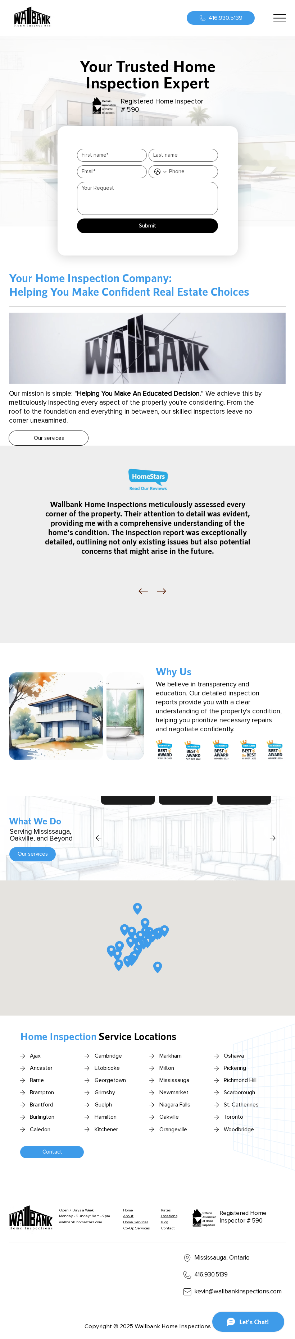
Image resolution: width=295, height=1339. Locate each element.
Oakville (169, 1117)
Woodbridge (239, 1129)
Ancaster (41, 1068)
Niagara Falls (174, 1105)
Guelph (103, 1105)
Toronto (233, 1117)
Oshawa (234, 1056)
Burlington (42, 1117)
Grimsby (105, 1092)
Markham (170, 1056)
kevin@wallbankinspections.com (238, 1292)
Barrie (37, 1080)
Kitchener (106, 1129)
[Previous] (143, 591)
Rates (166, 1210)
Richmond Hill (240, 1080)
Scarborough (239, 1092)
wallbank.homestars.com (80, 1222)
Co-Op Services (136, 1228)
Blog (164, 1222)
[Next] (161, 591)
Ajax (35, 1056)
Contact (168, 1228)
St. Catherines (241, 1105)
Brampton (42, 1092)
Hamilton (106, 1117)
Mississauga (174, 1080)
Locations (169, 1216)
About (128, 1216)
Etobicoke (107, 1068)
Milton (166, 1068)
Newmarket (174, 1092)
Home (128, 1210)
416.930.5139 (211, 1275)
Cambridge (108, 1056)
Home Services (135, 1222)
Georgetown (110, 1080)
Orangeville (173, 1129)
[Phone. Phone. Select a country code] (160, 171)
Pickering (235, 1068)
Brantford (41, 1105)
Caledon (40, 1129)
